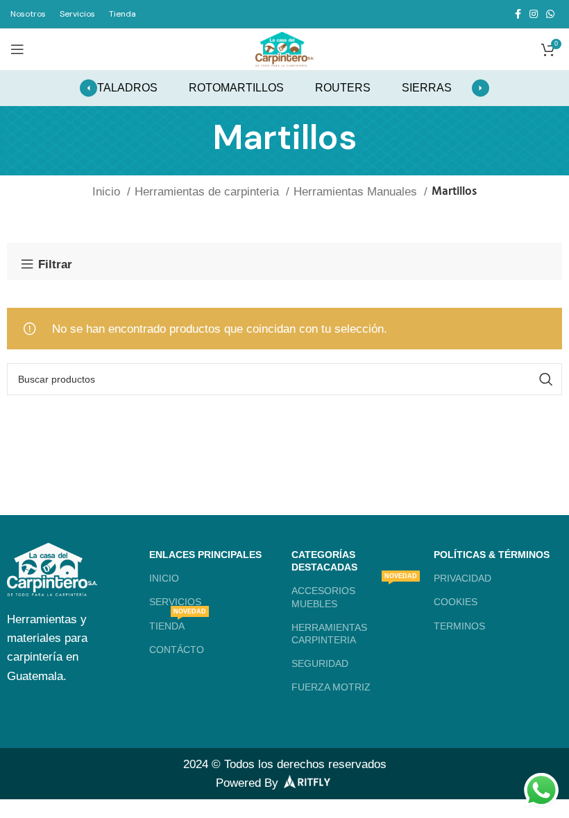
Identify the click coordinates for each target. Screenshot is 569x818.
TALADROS (127, 88)
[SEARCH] (546, 379)
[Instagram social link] (533, 14)
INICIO (164, 578)
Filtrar (55, 264)
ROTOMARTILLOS (236, 88)
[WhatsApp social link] (550, 14)
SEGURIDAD (319, 663)
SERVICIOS (175, 601)
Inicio (108, 191)
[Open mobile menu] (17, 49)
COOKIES (455, 601)
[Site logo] (284, 48)
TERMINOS (459, 626)
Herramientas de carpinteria (208, 191)
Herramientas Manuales (357, 191)
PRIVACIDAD (462, 578)
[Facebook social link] (518, 14)
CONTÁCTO (176, 649)
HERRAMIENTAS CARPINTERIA (329, 633)
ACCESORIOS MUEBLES (354, 594)
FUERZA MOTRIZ (331, 687)
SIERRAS (427, 88)
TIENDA (177, 623)
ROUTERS (343, 88)
